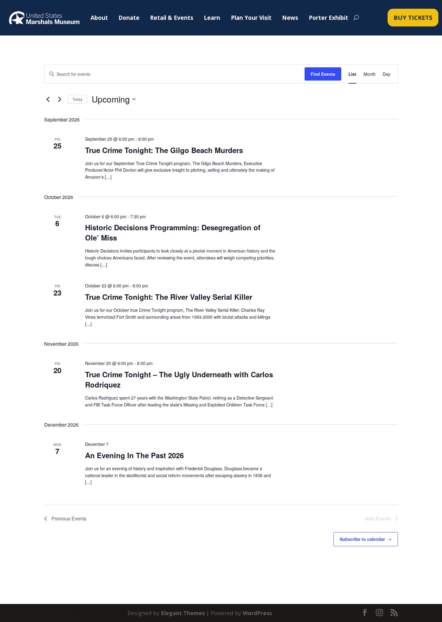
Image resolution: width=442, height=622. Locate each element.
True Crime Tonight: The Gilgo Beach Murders (164, 150)
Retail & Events (171, 18)
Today (77, 99)
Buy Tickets (413, 18)
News (290, 18)
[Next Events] (59, 99)
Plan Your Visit (251, 18)
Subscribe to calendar (362, 539)
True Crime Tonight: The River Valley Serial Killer (168, 297)
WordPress (257, 613)
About (99, 18)
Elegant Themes (183, 613)
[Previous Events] (47, 99)
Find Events (323, 74)
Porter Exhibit (328, 18)
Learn (212, 18)
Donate (129, 18)
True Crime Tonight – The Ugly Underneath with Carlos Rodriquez (179, 379)
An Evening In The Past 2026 (134, 455)
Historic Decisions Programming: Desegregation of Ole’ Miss (172, 232)
